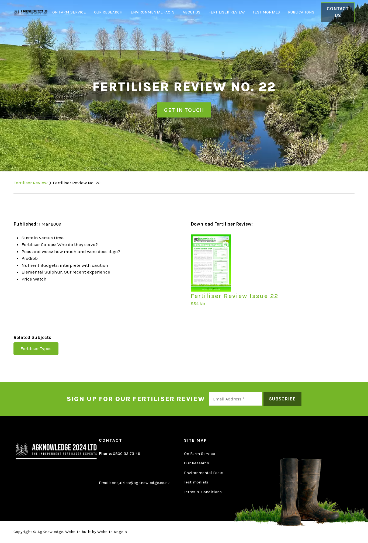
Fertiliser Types (35, 348)
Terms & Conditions (203, 491)
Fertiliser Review (227, 12)
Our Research (108, 12)
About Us (191, 12)
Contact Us (338, 12)
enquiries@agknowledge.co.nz (140, 482)
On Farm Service (69, 12)
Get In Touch (184, 110)
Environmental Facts (153, 12)
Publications (301, 12)
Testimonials (266, 12)
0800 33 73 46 (119, 453)
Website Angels (112, 531)
